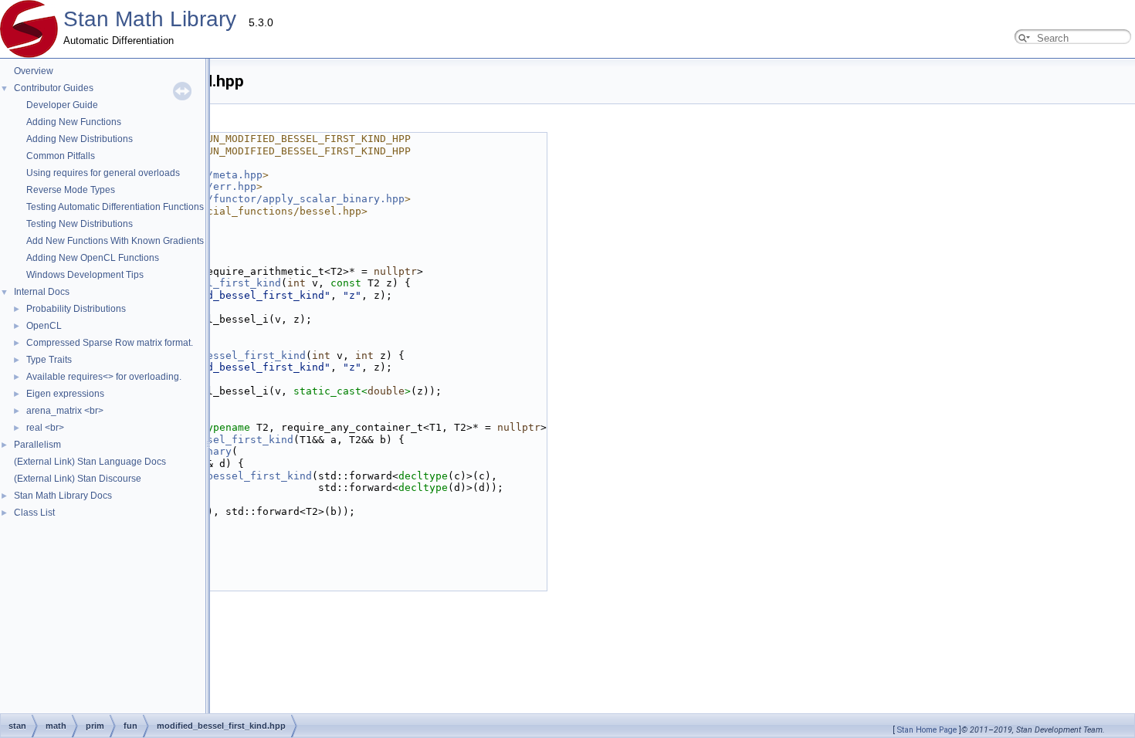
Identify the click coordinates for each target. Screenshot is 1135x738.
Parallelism (37, 444)
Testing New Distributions (79, 223)
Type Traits (49, 359)
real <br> (45, 427)
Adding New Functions (73, 122)
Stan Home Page (927, 730)
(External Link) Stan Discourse (77, 478)
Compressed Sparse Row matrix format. (109, 342)
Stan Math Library (149, 19)
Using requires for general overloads (103, 173)
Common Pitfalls (60, 156)
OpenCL (44, 325)
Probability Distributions (76, 308)
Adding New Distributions (79, 139)
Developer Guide (62, 105)
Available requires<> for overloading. (103, 376)
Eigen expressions (65, 393)
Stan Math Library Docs (63, 495)
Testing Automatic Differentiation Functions (115, 206)
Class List (34, 512)
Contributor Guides (53, 88)
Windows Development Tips (85, 274)
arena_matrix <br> (64, 410)
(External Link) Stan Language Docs (90, 461)
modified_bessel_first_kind (225, 355)
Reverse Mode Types (70, 189)
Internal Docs (41, 291)
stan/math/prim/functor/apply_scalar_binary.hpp (262, 199)
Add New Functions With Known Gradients (115, 240)
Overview (33, 71)
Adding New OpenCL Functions (92, 257)
